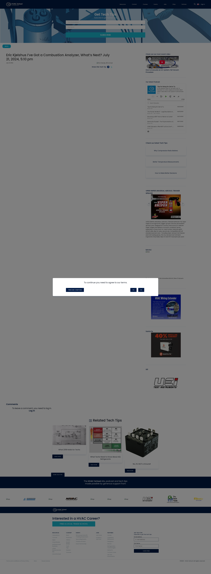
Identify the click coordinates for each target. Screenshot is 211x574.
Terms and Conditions (75, 290)
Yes (133, 290)
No (141, 290)
